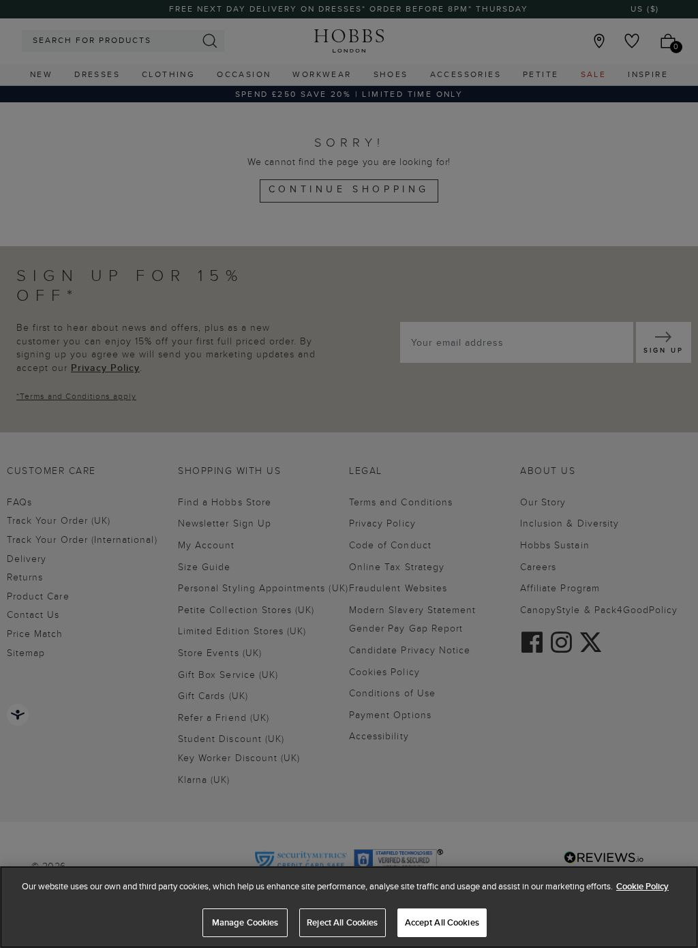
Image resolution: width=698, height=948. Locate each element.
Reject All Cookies (342, 922)
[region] (349, 907)
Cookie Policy (642, 886)
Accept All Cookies (442, 922)
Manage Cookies (245, 922)
